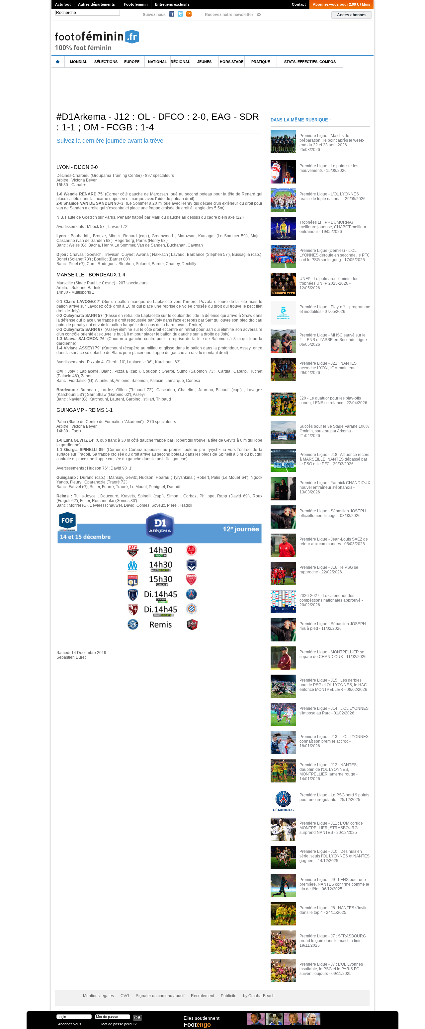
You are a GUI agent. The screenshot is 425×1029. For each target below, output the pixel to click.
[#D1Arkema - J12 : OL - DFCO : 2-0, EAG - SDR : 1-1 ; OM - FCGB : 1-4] (159, 514)
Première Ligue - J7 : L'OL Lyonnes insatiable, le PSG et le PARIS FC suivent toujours (331, 969)
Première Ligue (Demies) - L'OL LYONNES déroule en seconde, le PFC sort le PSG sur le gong (334, 255)
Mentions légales (98, 995)
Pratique (260, 62)
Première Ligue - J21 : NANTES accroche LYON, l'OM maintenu (328, 365)
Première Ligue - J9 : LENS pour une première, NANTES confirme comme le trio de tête (334, 884)
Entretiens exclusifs (172, 4)
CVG (125, 995)
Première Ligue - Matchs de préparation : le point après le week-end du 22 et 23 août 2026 (331, 140)
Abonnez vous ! (70, 1024)
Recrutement (202, 995)
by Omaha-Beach (259, 995)
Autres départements (96, 4)
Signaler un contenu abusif (160, 995)
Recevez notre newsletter (229, 14)
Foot (197, 1024)
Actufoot (63, 4)
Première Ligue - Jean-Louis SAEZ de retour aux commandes (333, 541)
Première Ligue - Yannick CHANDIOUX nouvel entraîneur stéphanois (334, 485)
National (157, 62)
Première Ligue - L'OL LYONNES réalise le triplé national (329, 196)
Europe (131, 62)
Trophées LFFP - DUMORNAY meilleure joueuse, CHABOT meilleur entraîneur (332, 227)
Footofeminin (136, 4)
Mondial (78, 62)
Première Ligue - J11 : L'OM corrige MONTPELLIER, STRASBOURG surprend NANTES (331, 828)
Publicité (228, 995)
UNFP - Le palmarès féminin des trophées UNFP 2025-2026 (328, 281)
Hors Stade (231, 62)
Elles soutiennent (201, 1018)
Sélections (106, 62)
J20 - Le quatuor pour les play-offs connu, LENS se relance (330, 400)
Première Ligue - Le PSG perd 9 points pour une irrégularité (334, 797)
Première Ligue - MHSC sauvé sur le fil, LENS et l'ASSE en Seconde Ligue (333, 337)
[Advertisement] (172, 89)
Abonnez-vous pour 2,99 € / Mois (341, 4)
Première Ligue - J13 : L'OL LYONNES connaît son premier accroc (334, 739)
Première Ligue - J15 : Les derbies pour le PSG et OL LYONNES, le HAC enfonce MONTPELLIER (333, 685)
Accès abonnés (352, 15)
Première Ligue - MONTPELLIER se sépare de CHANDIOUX (331, 654)
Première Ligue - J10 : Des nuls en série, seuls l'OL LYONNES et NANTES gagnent (334, 856)
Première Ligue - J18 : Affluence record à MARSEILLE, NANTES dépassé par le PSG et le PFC (334, 459)
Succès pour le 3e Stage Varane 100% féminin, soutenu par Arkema (334, 428)
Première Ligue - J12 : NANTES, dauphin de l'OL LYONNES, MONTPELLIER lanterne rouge (328, 769)
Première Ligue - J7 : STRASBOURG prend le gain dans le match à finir (332, 938)
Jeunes (204, 62)
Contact (299, 4)
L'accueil (58, 62)
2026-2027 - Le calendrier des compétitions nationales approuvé (330, 598)
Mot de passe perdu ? (118, 1024)
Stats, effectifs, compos (310, 62)
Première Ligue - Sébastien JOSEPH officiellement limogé (332, 513)
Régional (180, 62)
